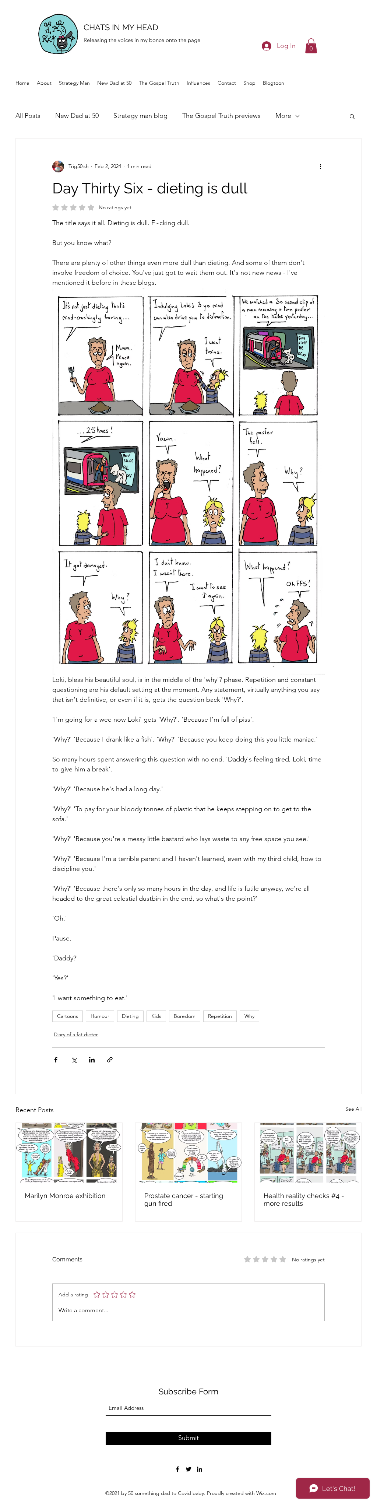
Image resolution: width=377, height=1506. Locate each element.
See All (353, 1109)
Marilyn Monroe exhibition (65, 1195)
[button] (311, 45)
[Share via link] (109, 1059)
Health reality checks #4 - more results (304, 1199)
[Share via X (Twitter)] (73, 1059)
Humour (100, 1016)
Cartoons (67, 1016)
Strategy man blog (140, 116)
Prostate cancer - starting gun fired (183, 1199)
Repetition (220, 1016)
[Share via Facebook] (55, 1059)
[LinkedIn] (199, 1469)
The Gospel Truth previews (221, 116)
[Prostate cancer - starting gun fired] (188, 1153)
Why (249, 1016)
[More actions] (320, 166)
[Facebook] (177, 1469)
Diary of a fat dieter (76, 1034)
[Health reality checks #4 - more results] (308, 1153)
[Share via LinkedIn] (91, 1059)
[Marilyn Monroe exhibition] (69, 1153)
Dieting (130, 1016)
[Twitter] (188, 1469)
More (283, 116)
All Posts (27, 116)
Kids (156, 1016)
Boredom (184, 1016)
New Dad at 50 (77, 116)
